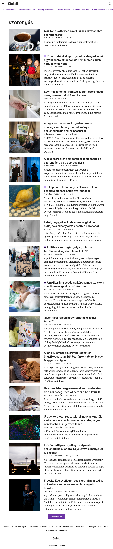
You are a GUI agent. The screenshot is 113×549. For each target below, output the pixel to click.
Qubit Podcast (48, 491)
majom (57, 98)
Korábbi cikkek (56, 516)
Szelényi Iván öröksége (46, 9)
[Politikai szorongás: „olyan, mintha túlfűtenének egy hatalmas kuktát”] (24, 261)
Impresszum (8, 527)
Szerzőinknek (51, 531)
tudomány (60, 38)
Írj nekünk (63, 531)
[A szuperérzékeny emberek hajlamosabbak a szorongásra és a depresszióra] (24, 169)
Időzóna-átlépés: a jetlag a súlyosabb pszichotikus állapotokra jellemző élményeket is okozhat (73, 449)
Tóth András (48, 194)
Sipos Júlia (47, 324)
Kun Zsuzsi (47, 229)
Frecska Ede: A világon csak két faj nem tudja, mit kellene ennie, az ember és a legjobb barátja (73, 484)
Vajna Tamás (48, 427)
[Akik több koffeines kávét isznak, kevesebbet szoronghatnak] (24, 40)
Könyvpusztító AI (64, 9)
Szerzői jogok (20, 527)
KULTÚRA (57, 363)
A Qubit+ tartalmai (9, 9)
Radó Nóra (47, 289)
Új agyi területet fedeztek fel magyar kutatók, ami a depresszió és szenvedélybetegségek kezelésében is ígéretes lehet (73, 420)
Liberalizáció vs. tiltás (81, 9)
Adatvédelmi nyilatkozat (37, 527)
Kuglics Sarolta (49, 38)
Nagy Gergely (48, 67)
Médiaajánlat (68, 527)
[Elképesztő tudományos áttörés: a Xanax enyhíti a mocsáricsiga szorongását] (24, 201)
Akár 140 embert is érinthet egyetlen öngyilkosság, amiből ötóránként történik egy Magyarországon (73, 356)
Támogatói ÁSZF (95, 527)
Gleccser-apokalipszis (27, 9)
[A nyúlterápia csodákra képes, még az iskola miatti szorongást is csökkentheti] (24, 296)
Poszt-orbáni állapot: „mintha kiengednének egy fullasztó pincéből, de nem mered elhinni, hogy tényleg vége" (73, 60)
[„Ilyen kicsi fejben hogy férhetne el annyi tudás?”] (24, 331)
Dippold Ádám (48, 98)
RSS (106, 527)
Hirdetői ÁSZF (81, 527)
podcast (59, 491)
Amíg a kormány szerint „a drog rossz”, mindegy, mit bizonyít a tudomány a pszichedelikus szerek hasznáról (69, 127)
